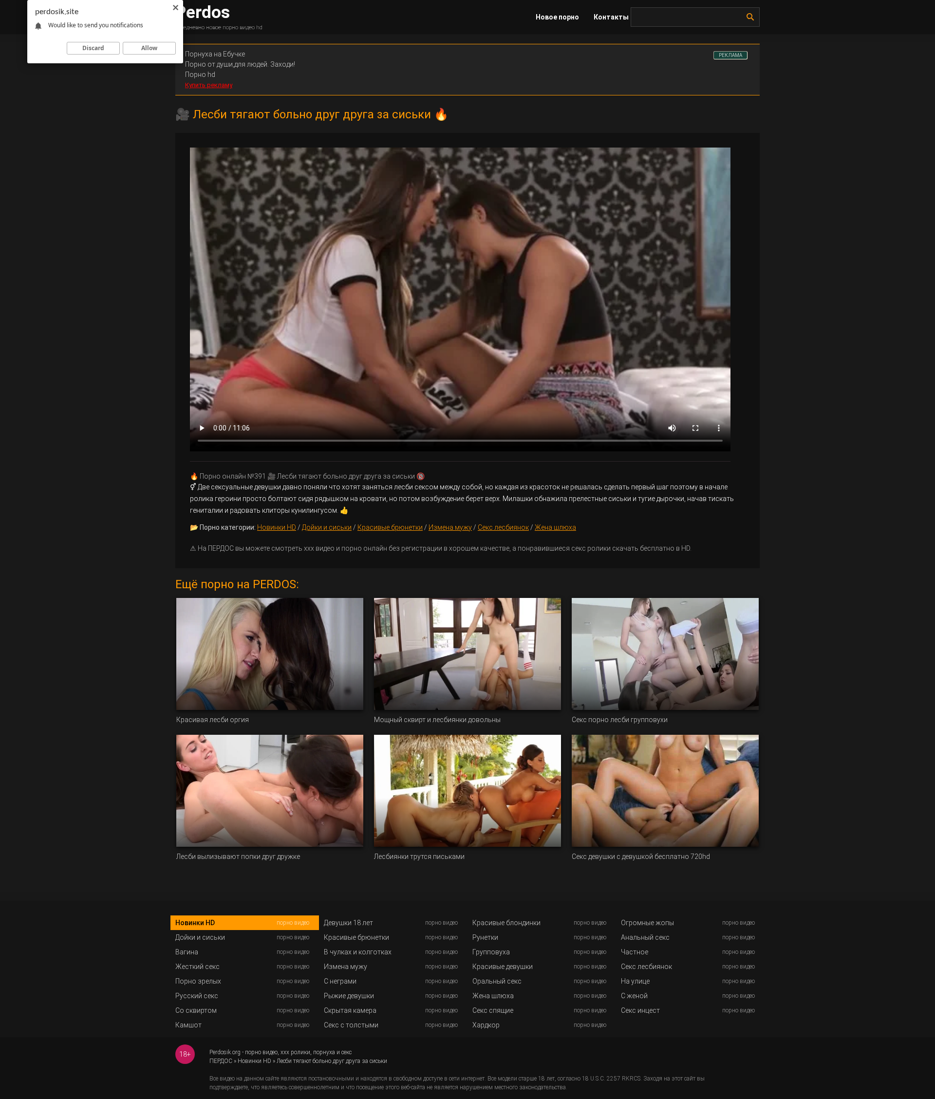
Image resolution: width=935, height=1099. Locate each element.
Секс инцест (640, 1010)
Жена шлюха (555, 527)
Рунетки (485, 937)
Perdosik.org (225, 1052)
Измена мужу (450, 527)
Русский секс (196, 996)
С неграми (340, 981)
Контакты (611, 17)
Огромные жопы (647, 923)
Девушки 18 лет (348, 923)
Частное (634, 952)
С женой (634, 996)
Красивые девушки (502, 966)
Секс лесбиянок (503, 527)
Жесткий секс (197, 966)
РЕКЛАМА (730, 55)
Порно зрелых (198, 981)
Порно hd (200, 74)
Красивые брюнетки (390, 527)
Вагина (186, 952)
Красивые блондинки (506, 923)
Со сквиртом (196, 1010)
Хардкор (486, 1025)
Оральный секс (497, 981)
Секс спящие (492, 1010)
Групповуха (491, 952)
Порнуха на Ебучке (215, 54)
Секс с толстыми (351, 1025)
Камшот (188, 1025)
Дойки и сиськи (327, 527)
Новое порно (557, 17)
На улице (635, 981)
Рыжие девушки (349, 996)
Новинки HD (276, 527)
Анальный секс (645, 937)
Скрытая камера (350, 1010)
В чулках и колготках (358, 952)
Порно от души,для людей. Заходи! (240, 64)
